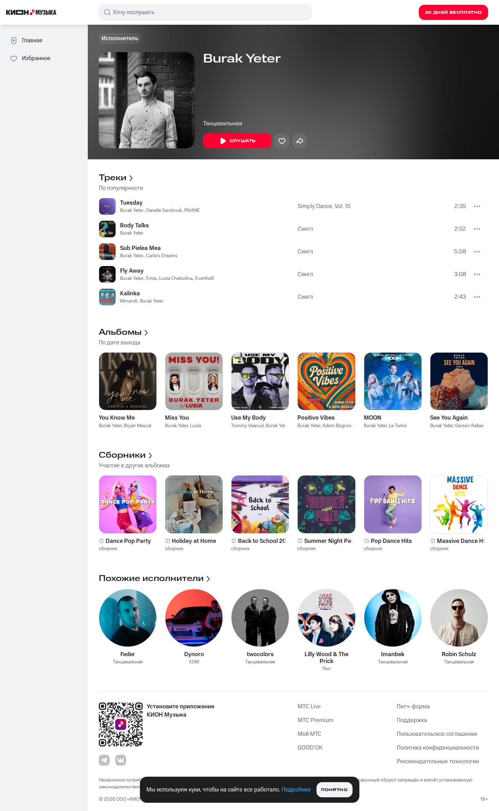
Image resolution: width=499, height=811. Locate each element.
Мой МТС (309, 734)
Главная (32, 40)
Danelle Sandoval (163, 210)
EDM (194, 662)
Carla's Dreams (161, 255)
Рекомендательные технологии (438, 761)
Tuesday (131, 203)
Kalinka (130, 293)
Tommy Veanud (247, 425)
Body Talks (134, 225)
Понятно (334, 790)
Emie (151, 278)
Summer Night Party (331, 541)
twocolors (260, 654)
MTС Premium (315, 720)
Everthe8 (204, 278)
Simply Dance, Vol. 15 (324, 206)
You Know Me (117, 417)
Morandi (128, 301)
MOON (372, 417)
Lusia (195, 425)
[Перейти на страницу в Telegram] (104, 760)
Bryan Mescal (137, 425)
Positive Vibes (316, 417)
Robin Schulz (459, 654)
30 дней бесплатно (453, 12)
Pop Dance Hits (391, 541)
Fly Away (132, 271)
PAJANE (192, 210)
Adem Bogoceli (338, 425)
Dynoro (194, 654)
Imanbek (392, 654)
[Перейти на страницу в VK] (120, 760)
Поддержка (412, 720)
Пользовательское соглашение (437, 734)
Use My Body (248, 417)
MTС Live (309, 707)
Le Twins (398, 425)
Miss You (177, 417)
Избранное (36, 58)
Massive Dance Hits (463, 541)
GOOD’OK (310, 748)
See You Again (449, 417)
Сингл (305, 229)
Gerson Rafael (469, 425)
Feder (127, 654)
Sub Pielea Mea (140, 248)
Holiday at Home (194, 541)
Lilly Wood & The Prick (326, 658)
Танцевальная (222, 123)
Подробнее (296, 790)
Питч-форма (413, 707)
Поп (326, 669)
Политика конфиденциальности (438, 748)
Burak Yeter (131, 210)
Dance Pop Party (128, 541)
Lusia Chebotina (175, 278)
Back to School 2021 (265, 541)
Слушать (243, 141)
